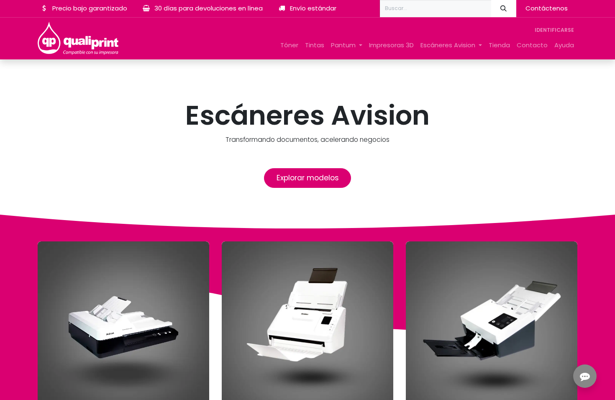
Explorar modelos (308, 178)
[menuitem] (289, 45)
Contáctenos (546, 8)
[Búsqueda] (503, 8)
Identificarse (554, 29)
